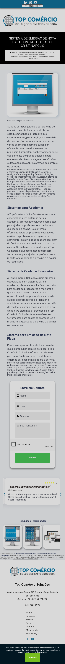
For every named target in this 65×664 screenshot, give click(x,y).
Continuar (32, 657)
